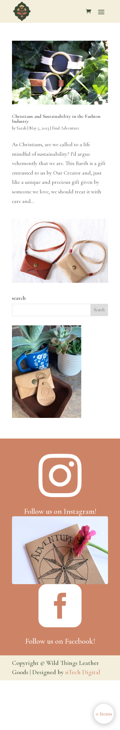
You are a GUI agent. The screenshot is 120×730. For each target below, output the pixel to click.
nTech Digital (82, 672)
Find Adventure (65, 128)
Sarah (21, 128)
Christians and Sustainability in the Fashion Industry (56, 118)
